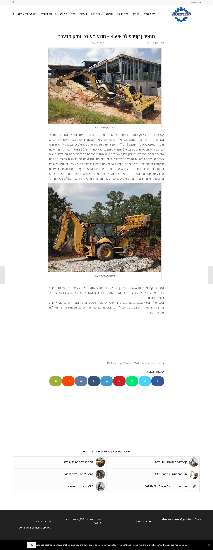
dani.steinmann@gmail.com (178, 519)
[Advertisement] (107, 423)
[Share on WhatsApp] (132, 381)
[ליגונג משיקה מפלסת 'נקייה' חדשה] (210, 275)
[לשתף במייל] (55, 381)
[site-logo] (181, 14)
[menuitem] (149, 14)
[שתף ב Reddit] (68, 381)
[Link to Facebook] (13, 2)
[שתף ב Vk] (81, 381)
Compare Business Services (35, 527)
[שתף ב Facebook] (157, 381)
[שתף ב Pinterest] (119, 381)
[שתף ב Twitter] (145, 381)
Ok (31, 545)
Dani (93, 43)
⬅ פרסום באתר (195, 2)
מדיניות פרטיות (43, 521)
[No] (209, 545)
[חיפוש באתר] (13, 14)
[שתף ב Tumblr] (94, 381)
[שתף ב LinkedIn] (106, 381)
